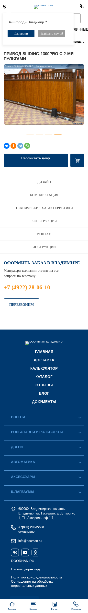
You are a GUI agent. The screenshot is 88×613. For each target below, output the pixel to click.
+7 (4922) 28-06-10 (27, 287)
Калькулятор (44, 368)
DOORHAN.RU (22, 561)
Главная (44, 352)
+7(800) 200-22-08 (31, 527)
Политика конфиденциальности (36, 577)
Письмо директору (26, 569)
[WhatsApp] (27, 146)
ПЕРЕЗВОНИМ (21, 304)
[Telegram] (20, 146)
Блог (44, 393)
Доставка (44, 360)
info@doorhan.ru (30, 541)
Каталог (44, 377)
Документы (44, 402)
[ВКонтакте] (7, 146)
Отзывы (44, 385)
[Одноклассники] (13, 146)
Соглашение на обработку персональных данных (32, 583)
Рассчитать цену (35, 158)
